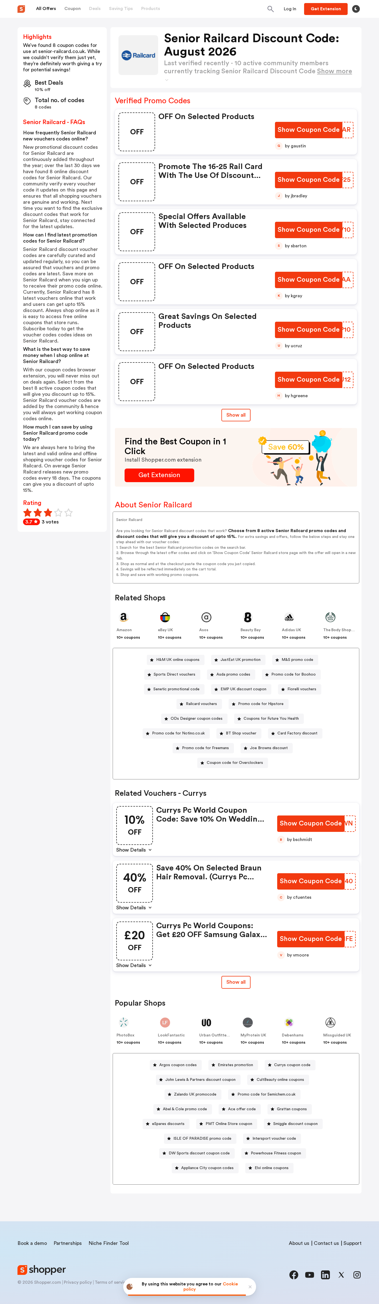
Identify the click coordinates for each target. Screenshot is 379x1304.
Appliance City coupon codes (207, 1168)
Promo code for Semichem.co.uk (266, 1094)
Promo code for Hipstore (261, 704)
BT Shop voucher (241, 733)
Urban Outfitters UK (217, 1035)
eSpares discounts (168, 1124)
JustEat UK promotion (241, 660)
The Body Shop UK (340, 630)
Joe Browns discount (269, 748)
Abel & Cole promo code (185, 1109)
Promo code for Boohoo (293, 674)
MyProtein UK (253, 1035)
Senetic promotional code (176, 689)
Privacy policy (78, 1282)
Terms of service (111, 1282)
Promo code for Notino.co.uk (178, 733)
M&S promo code (297, 660)
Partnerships (68, 1243)
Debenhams (293, 1035)
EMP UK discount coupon (243, 689)
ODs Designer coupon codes (197, 719)
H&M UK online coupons (177, 660)
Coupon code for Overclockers (235, 763)
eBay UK (165, 630)
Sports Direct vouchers (174, 674)
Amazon (124, 630)
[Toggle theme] (356, 9)
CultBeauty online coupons (280, 1080)
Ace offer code (242, 1109)
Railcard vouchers (201, 704)
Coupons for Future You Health (271, 719)
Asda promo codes (233, 674)
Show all (236, 414)
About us (299, 1243)
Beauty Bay (251, 630)
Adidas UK (291, 630)
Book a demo (32, 1243)
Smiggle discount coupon (295, 1124)
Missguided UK (337, 1035)
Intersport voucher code (274, 1139)
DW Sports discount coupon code (199, 1153)
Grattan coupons (292, 1109)
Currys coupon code (292, 1065)
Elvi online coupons (272, 1168)
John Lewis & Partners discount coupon (200, 1080)
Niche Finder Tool (109, 1243)
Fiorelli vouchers (301, 689)
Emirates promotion (235, 1065)
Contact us (326, 1243)
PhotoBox (125, 1035)
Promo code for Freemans (205, 748)
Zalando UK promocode (195, 1094)
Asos (203, 630)
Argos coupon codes (178, 1065)
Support (352, 1243)
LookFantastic (171, 1035)
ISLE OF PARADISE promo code (202, 1139)
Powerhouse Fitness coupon (276, 1153)
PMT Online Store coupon (229, 1124)
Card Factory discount (297, 733)
